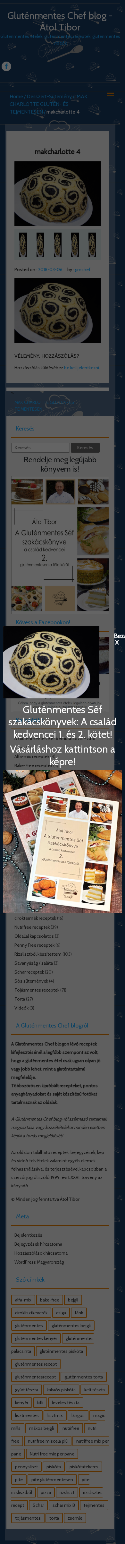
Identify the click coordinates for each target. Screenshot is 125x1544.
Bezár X (117, 635)
